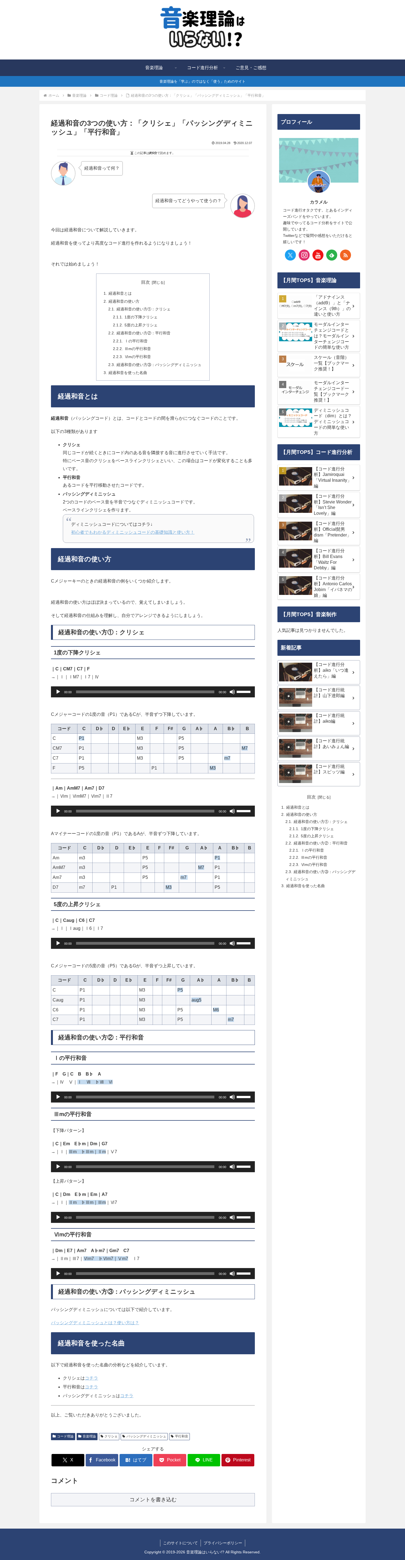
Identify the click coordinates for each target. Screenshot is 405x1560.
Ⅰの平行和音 (136, 341)
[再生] (58, 692)
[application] (153, 691)
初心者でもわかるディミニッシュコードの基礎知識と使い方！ (133, 532)
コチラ (91, 1378)
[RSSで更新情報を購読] (345, 255)
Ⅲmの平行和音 (138, 348)
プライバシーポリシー (223, 1543)
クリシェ (111, 1436)
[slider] (244, 691)
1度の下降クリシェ (141, 317)
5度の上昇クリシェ (141, 325)
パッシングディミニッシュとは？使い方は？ (95, 1322)
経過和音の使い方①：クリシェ (144, 309)
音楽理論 (89, 1436)
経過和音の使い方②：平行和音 (144, 333)
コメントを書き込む (153, 1499)
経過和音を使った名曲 (128, 372)
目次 (145, 282)
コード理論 (65, 1436)
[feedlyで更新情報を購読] (331, 255)
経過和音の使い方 (124, 301)
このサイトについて (180, 1543)
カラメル (319, 202)
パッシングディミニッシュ (146, 1436)
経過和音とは (120, 293)
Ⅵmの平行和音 (138, 356)
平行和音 (181, 1436)
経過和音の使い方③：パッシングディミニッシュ (159, 364)
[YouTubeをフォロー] (317, 255)
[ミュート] (232, 692)
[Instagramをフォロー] (304, 255)
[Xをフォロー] (290, 255)
